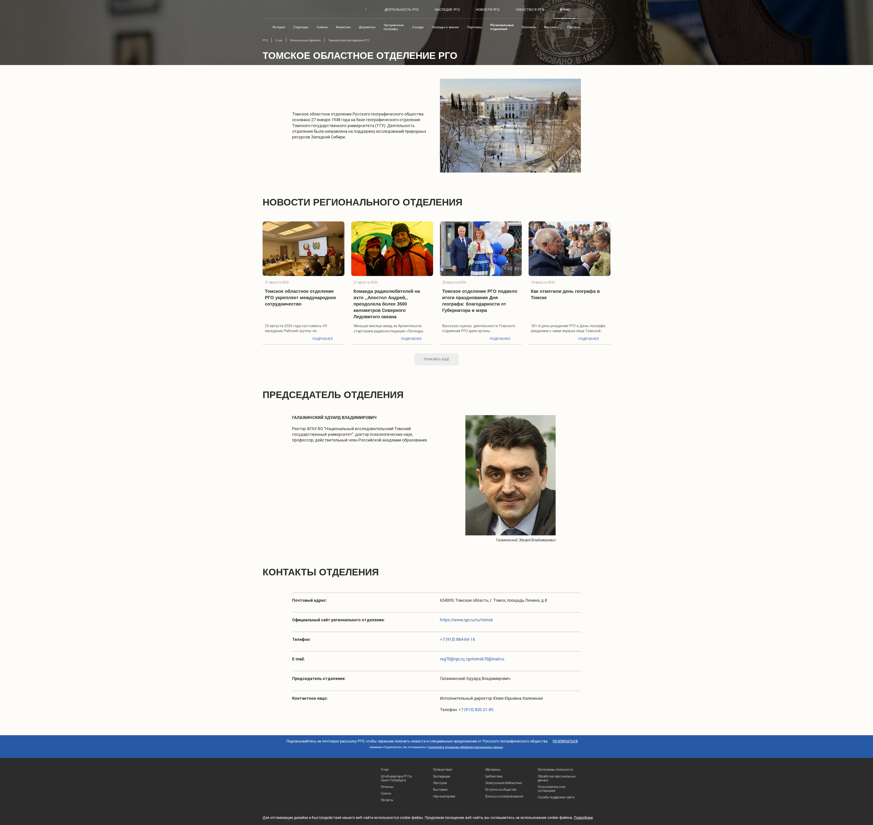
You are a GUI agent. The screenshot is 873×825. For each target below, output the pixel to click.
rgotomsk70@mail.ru (485, 659)
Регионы (387, 787)
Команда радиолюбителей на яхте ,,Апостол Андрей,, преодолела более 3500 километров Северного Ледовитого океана (387, 304)
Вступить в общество (501, 789)
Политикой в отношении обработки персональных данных (465, 747)
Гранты (386, 793)
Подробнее (322, 339)
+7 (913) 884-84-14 (457, 639)
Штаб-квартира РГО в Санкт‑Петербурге (396, 778)
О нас (385, 769)
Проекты (387, 800)
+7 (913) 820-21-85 (476, 709)
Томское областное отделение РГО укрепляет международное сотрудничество (300, 297)
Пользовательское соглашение (552, 788)
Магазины (492, 769)
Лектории (440, 783)
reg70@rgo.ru (452, 659)
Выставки (440, 789)
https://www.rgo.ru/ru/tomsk (466, 619)
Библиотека (493, 776)
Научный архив (444, 796)
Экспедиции (441, 776)
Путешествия (442, 769)
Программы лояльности (555, 769)
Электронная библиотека (503, 783)
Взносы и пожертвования (504, 796)
